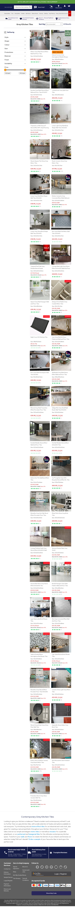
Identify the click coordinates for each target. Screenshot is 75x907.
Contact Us (7, 869)
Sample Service (8, 877)
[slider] (5, 70)
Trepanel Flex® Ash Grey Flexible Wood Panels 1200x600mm (38, 268)
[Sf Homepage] (8, 7)
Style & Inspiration (16, 867)
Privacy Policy (36, 903)
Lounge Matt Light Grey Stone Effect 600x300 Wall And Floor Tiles (61, 268)
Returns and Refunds (7, 890)
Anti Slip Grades (17, 875)
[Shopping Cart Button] (69, 6)
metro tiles (35, 832)
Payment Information (7, 885)
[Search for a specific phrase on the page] (30, 7)
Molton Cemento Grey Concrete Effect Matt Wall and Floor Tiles (60, 198)
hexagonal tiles (34, 834)
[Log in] (65, 6)
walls (22, 837)
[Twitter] (42, 867)
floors (30, 837)
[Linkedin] (61, 867)
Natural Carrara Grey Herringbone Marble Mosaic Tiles (60, 57)
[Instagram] (47, 867)
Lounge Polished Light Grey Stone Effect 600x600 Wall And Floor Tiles (39, 550)
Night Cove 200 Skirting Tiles (39, 337)
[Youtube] (56, 867)
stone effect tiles (38, 826)
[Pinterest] (51, 867)
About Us (25, 867)
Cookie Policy (46, 903)
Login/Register (8, 880)
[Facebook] (37, 867)
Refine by (10, 32)
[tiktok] (65, 867)
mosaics (53, 832)
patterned (21, 834)
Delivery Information (7, 873)
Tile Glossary (16, 878)
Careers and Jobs (25, 871)
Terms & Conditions (25, 879)
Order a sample (34, 839)
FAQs (14, 872)
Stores (24, 875)
